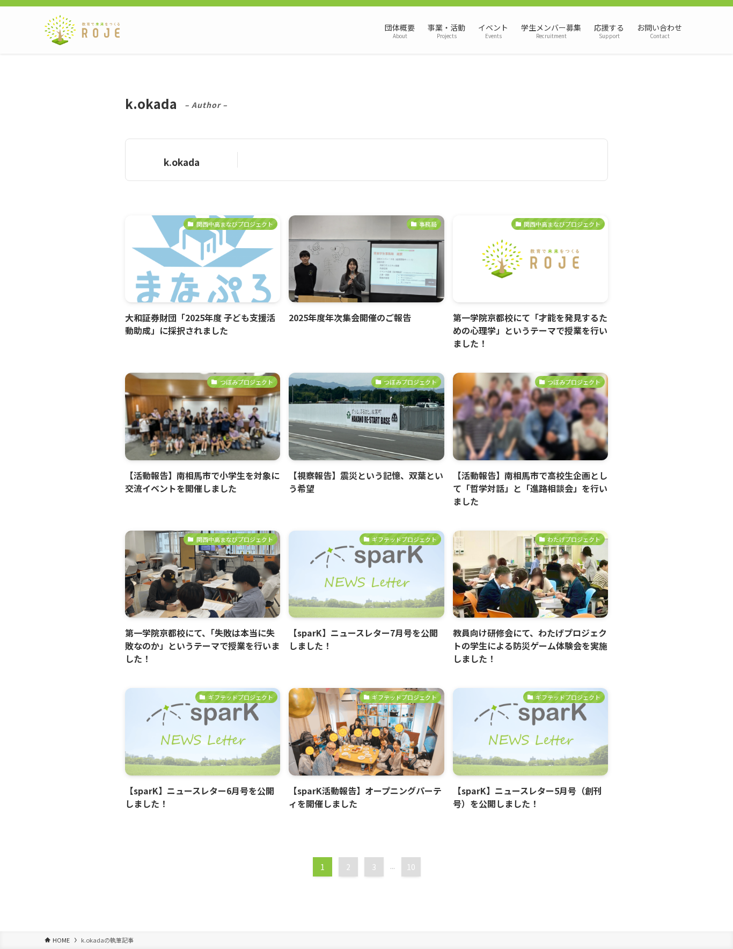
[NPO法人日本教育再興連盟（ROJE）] (82, 30)
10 (411, 866)
